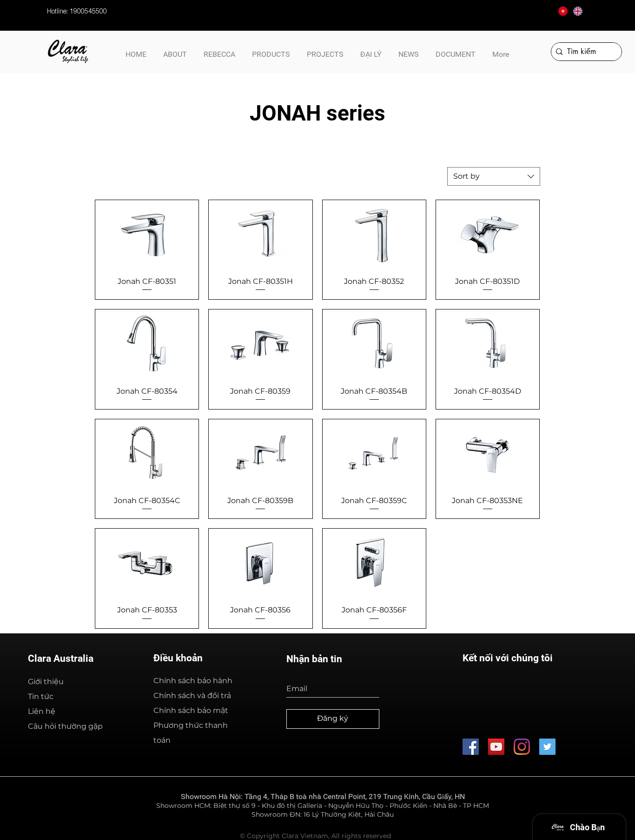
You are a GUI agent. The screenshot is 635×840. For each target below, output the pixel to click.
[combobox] (493, 176)
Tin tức (40, 696)
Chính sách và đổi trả (192, 695)
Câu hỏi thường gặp (65, 726)
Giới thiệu (46, 681)
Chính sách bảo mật (190, 710)
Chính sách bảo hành (192, 680)
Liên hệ (41, 711)
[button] (455, 50)
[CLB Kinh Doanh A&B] (547, 747)
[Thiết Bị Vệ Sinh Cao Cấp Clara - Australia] (496, 747)
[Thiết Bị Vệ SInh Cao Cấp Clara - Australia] (471, 747)
